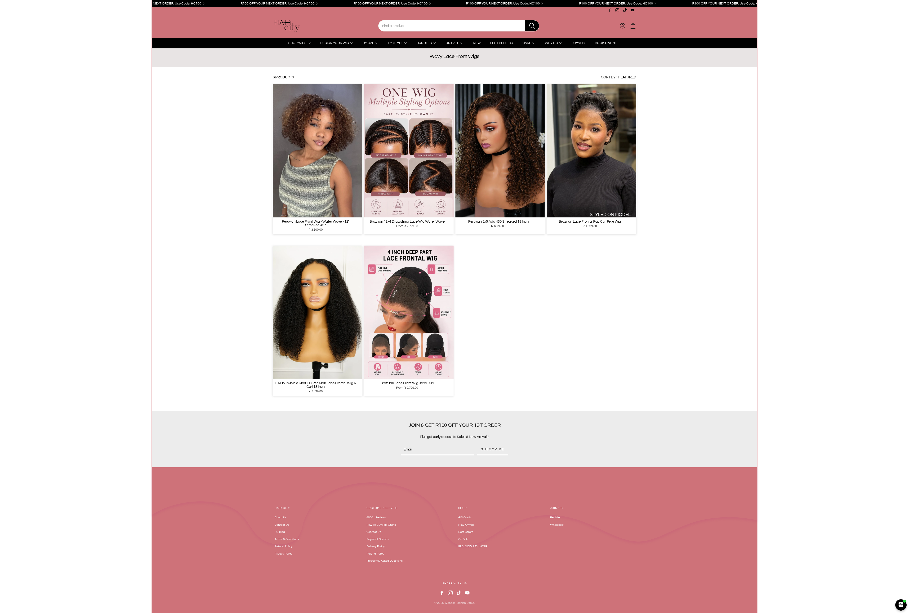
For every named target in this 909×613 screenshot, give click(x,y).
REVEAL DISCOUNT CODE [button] (455, 107)
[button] (515, 34)
